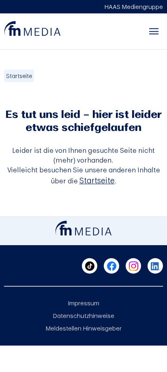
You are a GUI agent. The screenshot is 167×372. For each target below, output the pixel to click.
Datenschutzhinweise (83, 315)
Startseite (19, 76)
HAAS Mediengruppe (134, 6)
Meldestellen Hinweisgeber (84, 328)
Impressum (83, 302)
